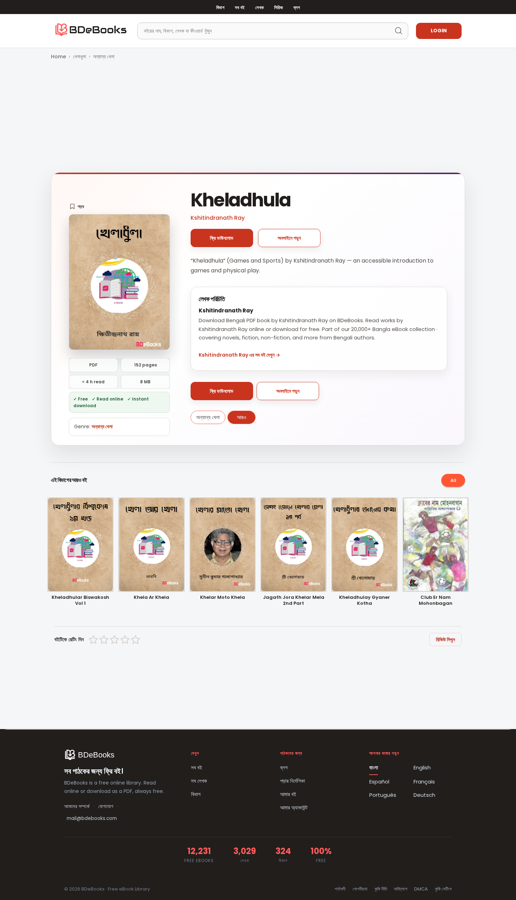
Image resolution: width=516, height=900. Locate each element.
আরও (241, 417)
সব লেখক (199, 781)
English (422, 767)
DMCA (421, 889)
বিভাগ (220, 7)
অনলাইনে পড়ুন (289, 237)
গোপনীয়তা (360, 889)
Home (58, 56)
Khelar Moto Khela (222, 598)
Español (379, 781)
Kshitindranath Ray (218, 218)
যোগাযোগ (105, 806)
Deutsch (424, 795)
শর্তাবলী (340, 889)
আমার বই (288, 794)
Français (424, 781)
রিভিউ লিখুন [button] (445, 639)
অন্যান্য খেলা (103, 56)
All (453, 480)
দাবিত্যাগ (400, 889)
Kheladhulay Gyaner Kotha (364, 601)
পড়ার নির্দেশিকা (292, 781)
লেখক (259, 7)
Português (382, 795)
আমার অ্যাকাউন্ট (293, 807)
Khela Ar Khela (151, 598)
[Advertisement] (258, 117)
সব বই (240, 7)
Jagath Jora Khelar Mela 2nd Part (293, 601)
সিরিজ (278, 7)
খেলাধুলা (79, 56)
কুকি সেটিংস (443, 889)
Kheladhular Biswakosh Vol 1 (80, 601)
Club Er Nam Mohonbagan (435, 601)
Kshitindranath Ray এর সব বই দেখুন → (239, 354)
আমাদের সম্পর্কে (77, 806)
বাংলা (373, 767)
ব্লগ (296, 7)
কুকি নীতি (381, 889)
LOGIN (439, 30)
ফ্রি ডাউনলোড (221, 237)
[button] (77, 206)
